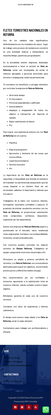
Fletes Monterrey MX (25, 4)
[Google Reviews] (35, 407)
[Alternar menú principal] (25, 13)
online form (18, 381)
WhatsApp (17, 361)
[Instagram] (22, 407)
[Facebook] (15, 407)
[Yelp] (29, 407)
